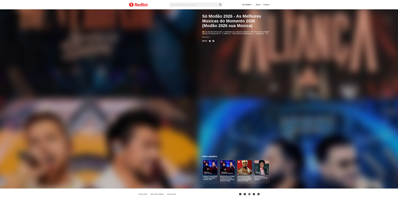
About (258, 4)
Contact (266, 4)
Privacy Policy (142, 194)
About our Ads (171, 194)
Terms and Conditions (157, 194)
